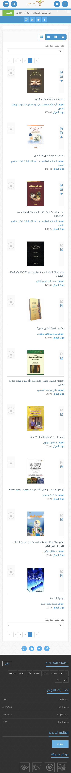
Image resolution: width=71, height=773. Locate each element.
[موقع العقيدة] (50, 767)
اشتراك (60, 744)
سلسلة (45, 673)
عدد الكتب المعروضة (54, 46)
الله (29, 673)
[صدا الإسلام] (37, 767)
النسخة (36, 673)
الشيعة (54, 673)
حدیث (59, 679)
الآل (65, 679)
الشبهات (12, 673)
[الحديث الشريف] (25, 767)
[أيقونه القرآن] (62, 767)
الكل (7, 663)
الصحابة (21, 673)
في (61, 673)
